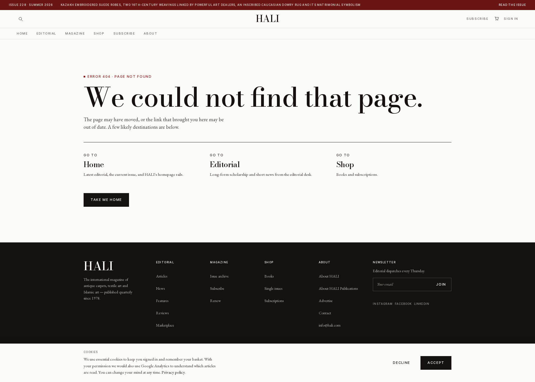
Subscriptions (274, 300)
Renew (215, 300)
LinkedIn (422, 303)
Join (441, 284)
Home (22, 33)
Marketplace (165, 325)
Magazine (75, 33)
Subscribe (477, 19)
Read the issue (512, 4)
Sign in (511, 19)
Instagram (383, 303)
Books (269, 276)
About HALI (329, 276)
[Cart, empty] (496, 18)
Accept (435, 363)
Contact (325, 312)
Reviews (162, 312)
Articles (161, 276)
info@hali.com (330, 325)
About (150, 33)
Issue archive (219, 276)
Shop (99, 33)
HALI (267, 18)
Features (162, 300)
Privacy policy (173, 372)
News (160, 288)
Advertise (326, 300)
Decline (401, 363)
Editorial (46, 33)
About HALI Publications (338, 288)
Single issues (273, 288)
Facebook (403, 303)
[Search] (20, 19)
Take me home (106, 200)
